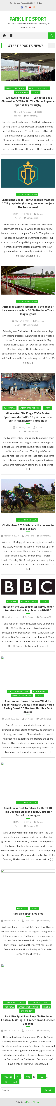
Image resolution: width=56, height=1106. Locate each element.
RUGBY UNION (22, 92)
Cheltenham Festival (18, 691)
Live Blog (21, 908)
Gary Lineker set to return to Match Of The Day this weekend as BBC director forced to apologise (28, 811)
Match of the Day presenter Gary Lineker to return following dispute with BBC (28, 608)
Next (15, 1081)
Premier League (28, 601)
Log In (41, 2)
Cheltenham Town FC (40, 1002)
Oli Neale (29, 617)
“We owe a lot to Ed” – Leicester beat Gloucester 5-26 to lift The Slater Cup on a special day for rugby (28, 101)
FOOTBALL (11, 601)
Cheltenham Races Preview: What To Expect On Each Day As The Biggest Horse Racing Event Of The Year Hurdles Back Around (28, 706)
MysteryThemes (33, 1102)
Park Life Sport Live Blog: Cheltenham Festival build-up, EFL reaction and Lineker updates (28, 1020)
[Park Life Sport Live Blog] (28, 886)
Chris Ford (29, 535)
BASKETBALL (9, 408)
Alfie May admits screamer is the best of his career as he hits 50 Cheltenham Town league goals (28, 310)
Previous (8, 1076)
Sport (36, 92)
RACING (46, 1006)
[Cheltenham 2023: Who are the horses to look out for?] (28, 496)
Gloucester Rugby (15, 88)
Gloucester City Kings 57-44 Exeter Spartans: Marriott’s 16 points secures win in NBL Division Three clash (28, 416)
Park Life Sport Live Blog (28, 913)
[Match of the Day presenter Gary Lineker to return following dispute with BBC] (28, 587)
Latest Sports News (39, 88)
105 (41, 1076)
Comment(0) (33, 115)
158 (5, 1081)
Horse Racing (39, 691)
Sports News (27, 1010)
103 (28, 1076)
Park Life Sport (28, 19)
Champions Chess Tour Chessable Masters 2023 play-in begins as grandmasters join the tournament (28, 203)
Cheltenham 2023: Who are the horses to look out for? (28, 527)
